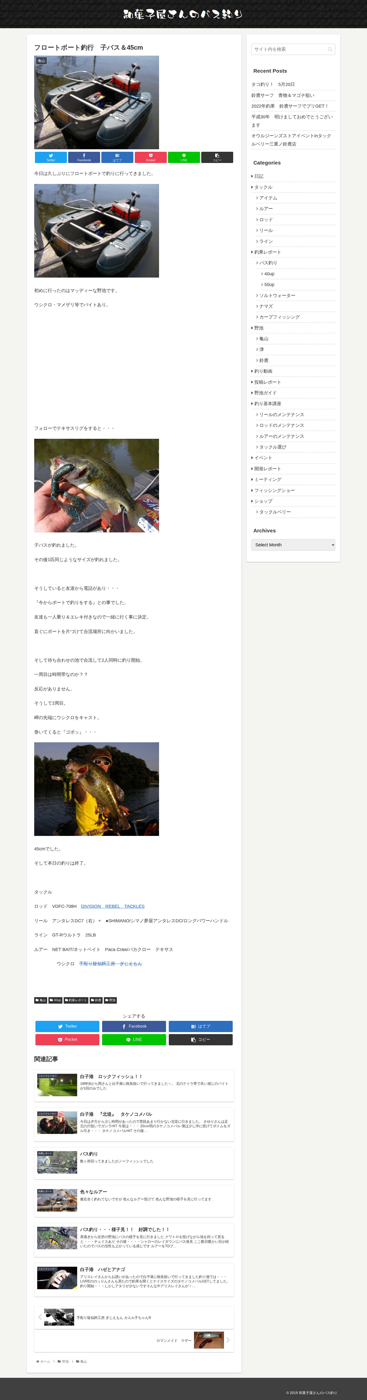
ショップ (263, 501)
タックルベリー (275, 511)
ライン (266, 241)
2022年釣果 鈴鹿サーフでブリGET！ (290, 106)
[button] (330, 49)
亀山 (43, 1000)
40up (57, 1000)
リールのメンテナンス (281, 414)
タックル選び (272, 447)
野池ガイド (265, 392)
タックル (263, 187)
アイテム (268, 197)
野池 (112, 1000)
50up (269, 284)
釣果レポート (78, 1000)
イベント (263, 457)
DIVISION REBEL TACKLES (113, 906)
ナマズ (266, 306)
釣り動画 (263, 371)
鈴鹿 (98, 1000)
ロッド (266, 219)
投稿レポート (267, 382)
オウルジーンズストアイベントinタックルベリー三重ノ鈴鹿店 (291, 139)
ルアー (266, 208)
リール (266, 230)
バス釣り (268, 262)
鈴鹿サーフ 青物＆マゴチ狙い (282, 95)
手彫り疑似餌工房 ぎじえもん (110, 963)
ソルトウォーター (277, 295)
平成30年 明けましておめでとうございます (292, 120)
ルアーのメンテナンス (281, 436)
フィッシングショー (274, 490)
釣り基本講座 (267, 403)
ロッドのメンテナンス (281, 425)
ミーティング (267, 479)
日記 (258, 176)
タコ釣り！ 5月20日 (273, 84)
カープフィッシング (279, 316)
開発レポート (267, 468)
